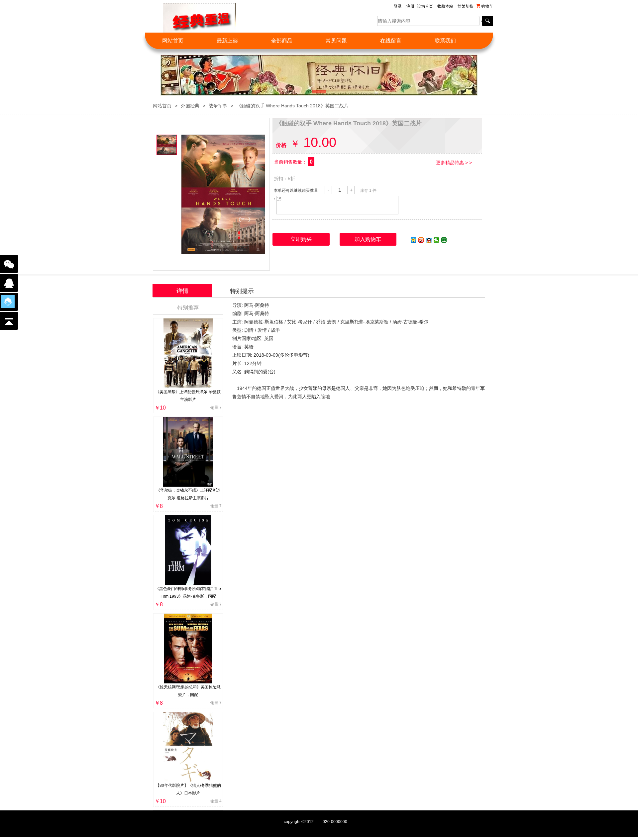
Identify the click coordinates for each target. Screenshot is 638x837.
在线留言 (390, 41)
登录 (398, 6)
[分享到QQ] (429, 240)
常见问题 (336, 41)
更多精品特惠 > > (454, 162)
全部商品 (281, 41)
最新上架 (227, 41)
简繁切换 (466, 6)
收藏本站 (445, 6)
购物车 (486, 6)
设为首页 (425, 6)
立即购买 (301, 239)
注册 (410, 6)
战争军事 (218, 105)
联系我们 (445, 41)
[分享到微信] (436, 240)
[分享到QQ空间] (413, 240)
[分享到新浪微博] (421, 240)
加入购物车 (368, 239)
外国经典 (190, 105)
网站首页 (172, 41)
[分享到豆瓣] (444, 240)
